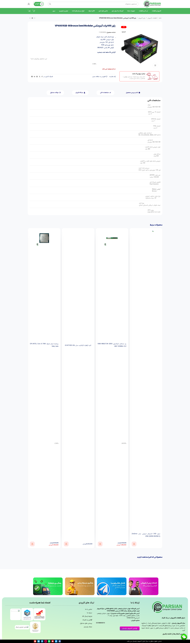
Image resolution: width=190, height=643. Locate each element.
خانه (160, 18)
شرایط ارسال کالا (87, 616)
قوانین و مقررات (87, 620)
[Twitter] (56, 641)
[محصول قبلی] (35, 18)
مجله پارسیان (88, 627)
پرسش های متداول (86, 623)
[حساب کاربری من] (29, 4)
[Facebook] (59, 641)
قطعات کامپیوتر (152, 18)
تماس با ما (88, 609)
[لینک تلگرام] (32, 76)
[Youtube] (52, 641)
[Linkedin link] (34, 76)
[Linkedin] (42, 641)
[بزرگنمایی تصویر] (155, 65)
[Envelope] (35, 641)
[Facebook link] (42, 76)
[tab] (133, 92)
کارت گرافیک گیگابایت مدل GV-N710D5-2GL (112, 535)
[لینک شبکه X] (39, 76)
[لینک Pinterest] (37, 76)
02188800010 (100, 623)
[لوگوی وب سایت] (152, 4)
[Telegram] (38, 641)
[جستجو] (50, 4)
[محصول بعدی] (30, 18)
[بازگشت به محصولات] (32, 18)
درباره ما (89, 613)
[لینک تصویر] (144, 586)
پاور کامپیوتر (141, 18)
